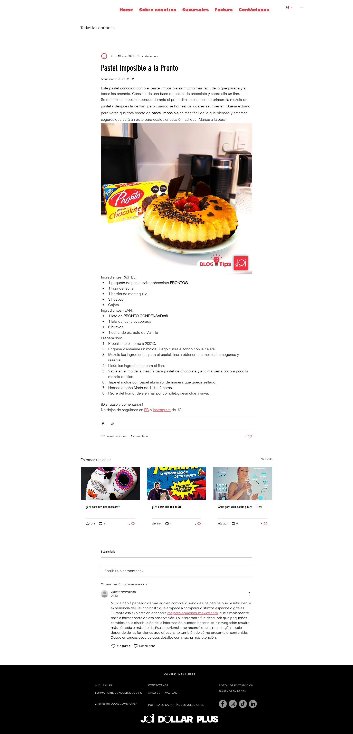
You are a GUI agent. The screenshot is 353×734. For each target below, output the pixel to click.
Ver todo (267, 459)
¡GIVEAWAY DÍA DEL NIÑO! (167, 507)
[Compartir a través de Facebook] (103, 423)
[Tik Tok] (243, 704)
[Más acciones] (249, 593)
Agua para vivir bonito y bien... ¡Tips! (240, 507)
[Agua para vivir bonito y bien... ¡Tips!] (242, 483)
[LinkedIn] (253, 704)
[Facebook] (223, 704)
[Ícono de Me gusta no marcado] (113, 646)
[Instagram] (233, 704)
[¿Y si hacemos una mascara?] (110, 483)
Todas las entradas (97, 28)
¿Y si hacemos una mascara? (103, 507)
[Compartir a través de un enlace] (113, 423)
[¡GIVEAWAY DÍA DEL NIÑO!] (176, 483)
